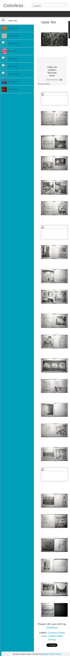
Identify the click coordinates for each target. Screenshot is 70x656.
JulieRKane (52, 627)
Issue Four (13, 66)
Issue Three (13, 74)
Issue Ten (12, 20)
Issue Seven (14, 43)
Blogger (46, 654)
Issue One (13, 89)
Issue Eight (13, 36)
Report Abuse (55, 654)
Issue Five (13, 59)
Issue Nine (13, 28)
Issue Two (13, 81)
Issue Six (12, 51)
